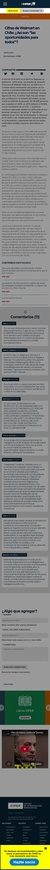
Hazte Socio (13, 11)
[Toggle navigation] (5, 4)
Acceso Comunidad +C (32, 11)
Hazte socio (24, 862)
